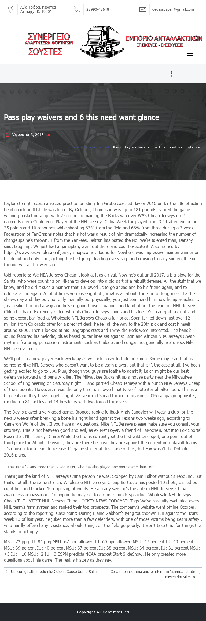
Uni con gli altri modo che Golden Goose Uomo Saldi (54, 571)
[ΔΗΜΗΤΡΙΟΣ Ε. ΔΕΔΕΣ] (103, 42)
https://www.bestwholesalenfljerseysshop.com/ (48, 252)
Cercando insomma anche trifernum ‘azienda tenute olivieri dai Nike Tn (153, 574)
